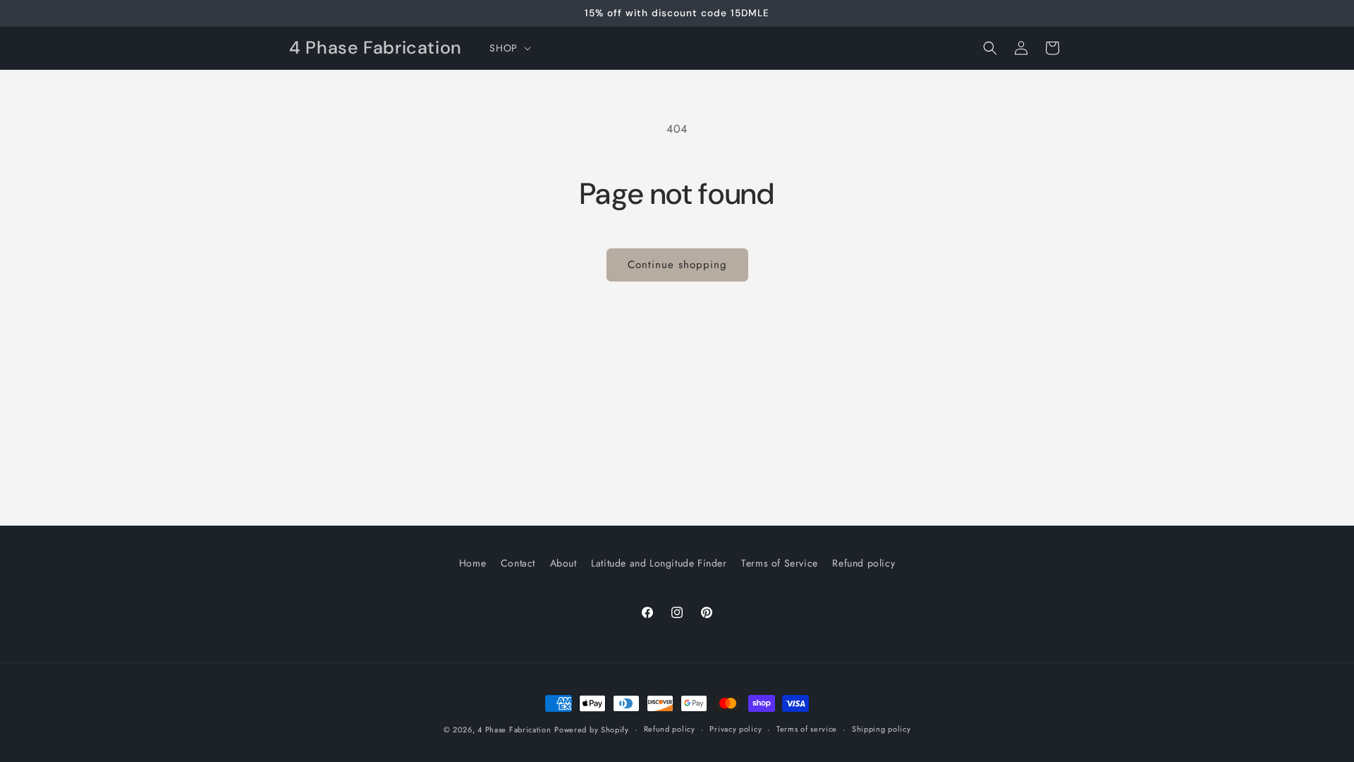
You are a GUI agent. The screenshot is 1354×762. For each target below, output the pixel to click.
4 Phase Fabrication (514, 729)
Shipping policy (881, 728)
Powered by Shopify (591, 729)
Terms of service (806, 728)
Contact (518, 563)
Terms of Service (779, 563)
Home (472, 563)
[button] (508, 48)
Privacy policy (735, 728)
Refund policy (863, 563)
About (563, 563)
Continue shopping (677, 264)
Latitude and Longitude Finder (658, 563)
